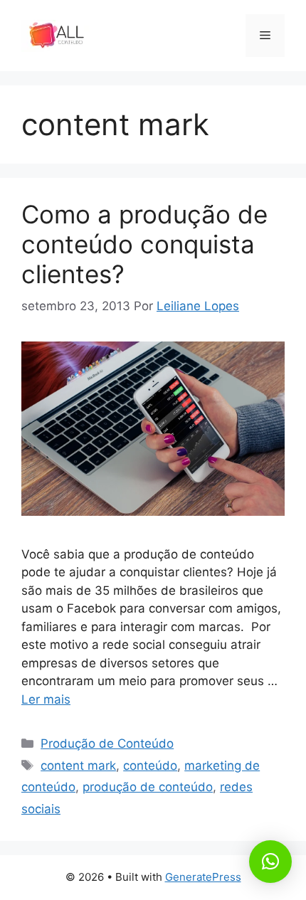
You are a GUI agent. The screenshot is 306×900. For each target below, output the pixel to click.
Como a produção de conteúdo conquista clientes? (144, 244)
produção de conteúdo (148, 787)
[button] (270, 861)
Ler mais (45, 699)
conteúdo (150, 765)
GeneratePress (203, 877)
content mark (78, 765)
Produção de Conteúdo (107, 743)
